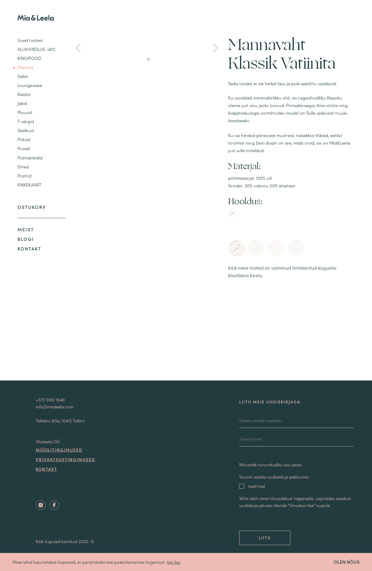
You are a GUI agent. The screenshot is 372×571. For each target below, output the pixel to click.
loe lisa (173, 562)
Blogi (25, 239)
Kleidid (23, 94)
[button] (78, 49)
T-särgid (25, 121)
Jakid (22, 103)
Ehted (23, 166)
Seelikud (25, 130)
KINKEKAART (29, 185)
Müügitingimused (59, 450)
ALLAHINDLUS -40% (36, 49)
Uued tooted (29, 40)
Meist (25, 229)
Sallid (22, 76)
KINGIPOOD (29, 58)
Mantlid (25, 67)
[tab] (236, 248)
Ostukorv (31, 207)
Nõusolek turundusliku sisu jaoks (270, 464)
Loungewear (30, 85)
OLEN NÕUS (347, 561)
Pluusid (24, 112)
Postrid (24, 175)
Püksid (23, 139)
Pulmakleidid (29, 157)
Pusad (23, 148)
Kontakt (29, 248)
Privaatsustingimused (65, 459)
